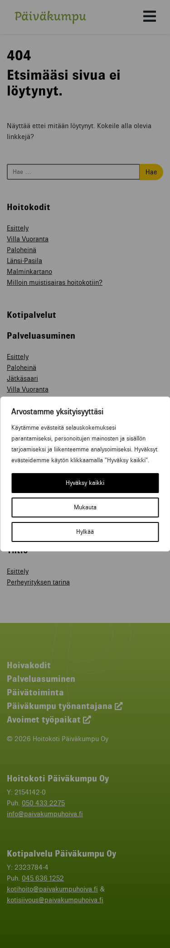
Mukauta (85, 507)
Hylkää (85, 531)
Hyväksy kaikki (85, 482)
